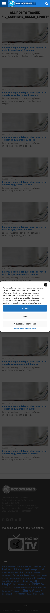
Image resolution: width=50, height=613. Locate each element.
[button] (45, 284)
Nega (25, 316)
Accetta (25, 308)
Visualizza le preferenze (25, 324)
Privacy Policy (30, 328)
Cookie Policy (18, 328)
